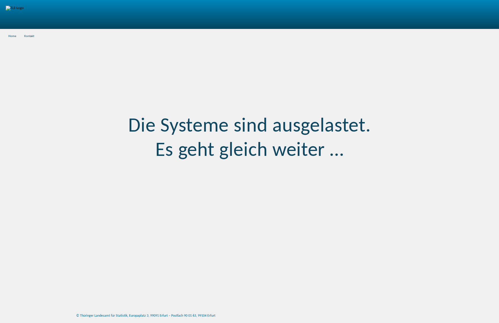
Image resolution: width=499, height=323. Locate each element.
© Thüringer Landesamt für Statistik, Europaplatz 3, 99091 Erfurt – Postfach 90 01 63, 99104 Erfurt (145, 316)
